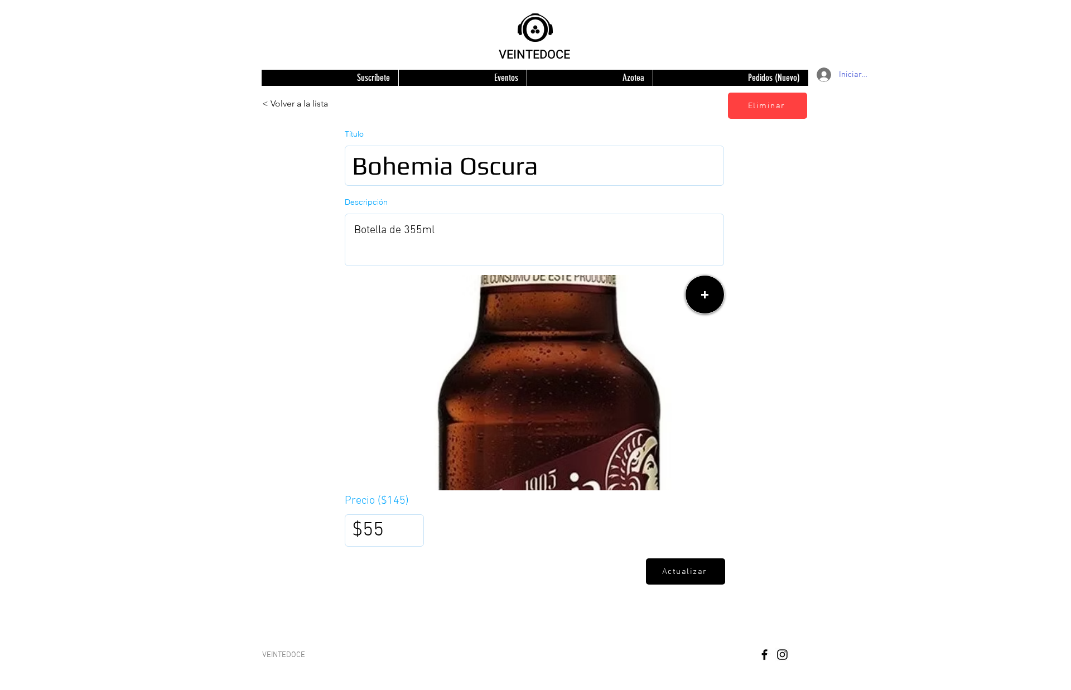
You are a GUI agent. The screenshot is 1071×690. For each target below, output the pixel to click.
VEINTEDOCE (534, 55)
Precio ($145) (377, 500)
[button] (705, 294)
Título (354, 134)
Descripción (366, 202)
